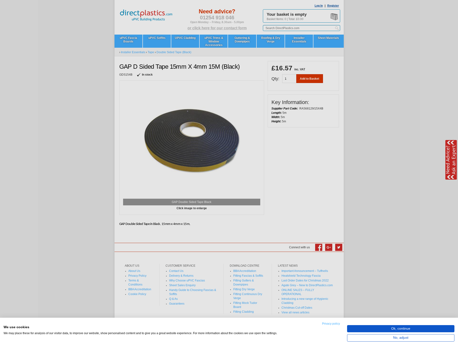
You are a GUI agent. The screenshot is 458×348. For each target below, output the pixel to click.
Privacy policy (331, 323)
